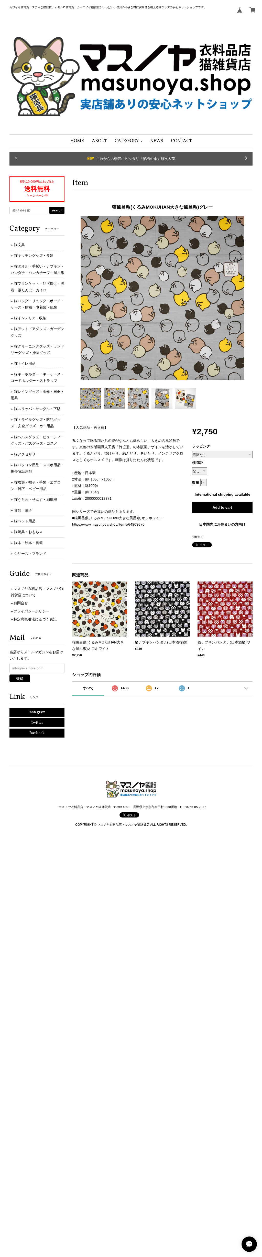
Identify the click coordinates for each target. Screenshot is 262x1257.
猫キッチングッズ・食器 (33, 255)
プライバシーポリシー (31, 611)
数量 (195, 483)
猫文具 (19, 245)
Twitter (37, 722)
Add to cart (222, 507)
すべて (88, 688)
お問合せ (21, 603)
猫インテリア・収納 (30, 318)
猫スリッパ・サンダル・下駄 (37, 409)
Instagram (37, 712)
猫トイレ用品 (25, 363)
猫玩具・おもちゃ (28, 532)
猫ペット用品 (25, 521)
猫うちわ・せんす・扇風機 (35, 499)
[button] (128, 141)
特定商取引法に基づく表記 (35, 619)
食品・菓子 (23, 510)
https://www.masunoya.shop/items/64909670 (108, 524)
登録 (19, 678)
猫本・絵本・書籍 (28, 543)
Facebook (37, 733)
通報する (197, 536)
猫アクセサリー (26, 454)
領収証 (197, 463)
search (56, 210)
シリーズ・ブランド (30, 553)
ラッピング (201, 446)
